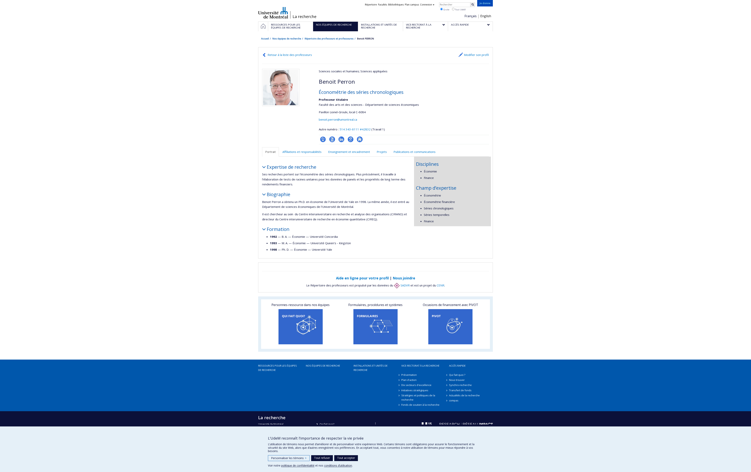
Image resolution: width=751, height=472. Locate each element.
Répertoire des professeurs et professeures (329, 38)
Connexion (426, 4)
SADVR (405, 285)
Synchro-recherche (460, 385)
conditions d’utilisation (338, 465)
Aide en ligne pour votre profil (362, 278)
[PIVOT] (450, 326)
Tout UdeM (460, 9)
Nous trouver (457, 380)
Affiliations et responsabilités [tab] (302, 152)
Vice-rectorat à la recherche (420, 365)
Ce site (446, 9)
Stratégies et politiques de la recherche (418, 397)
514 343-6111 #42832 (355, 129)
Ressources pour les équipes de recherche (277, 368)
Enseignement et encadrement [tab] (349, 152)
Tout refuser (322, 458)
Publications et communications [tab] (414, 152)
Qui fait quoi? (327, 424)
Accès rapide (457, 365)
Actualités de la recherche (464, 395)
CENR (440, 285)
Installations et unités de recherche (371, 368)
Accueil (265, 38)
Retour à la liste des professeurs (290, 55)
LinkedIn (341, 139)
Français (470, 16)
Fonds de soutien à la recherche (420, 404)
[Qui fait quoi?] (300, 326)
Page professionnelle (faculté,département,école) (323, 139)
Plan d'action (409, 380)
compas (453, 400)
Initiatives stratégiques (414, 390)
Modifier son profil (476, 55)
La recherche (304, 17)
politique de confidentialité (297, 465)
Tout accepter (346, 458)
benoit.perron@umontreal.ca (338, 119)
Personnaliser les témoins (288, 458)
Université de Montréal (273, 13)
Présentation (409, 375)
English (485, 16)
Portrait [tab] (270, 152)
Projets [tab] (382, 152)
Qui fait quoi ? (457, 375)
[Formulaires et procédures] (375, 326)
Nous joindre (404, 278)
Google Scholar (351, 139)
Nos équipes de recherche (286, 38)
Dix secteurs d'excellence (416, 385)
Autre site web (360, 139)
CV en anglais (332, 139)
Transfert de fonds (460, 390)
